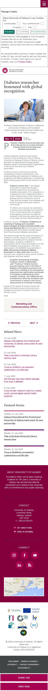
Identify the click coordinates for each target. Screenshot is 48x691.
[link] (23, 610)
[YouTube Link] (35, 555)
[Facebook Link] (24, 555)
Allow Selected (39, 31)
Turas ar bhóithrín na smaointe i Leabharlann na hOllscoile (19, 368)
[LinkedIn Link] (19, 565)
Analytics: (17, 27)
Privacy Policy (24, 62)
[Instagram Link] (14, 555)
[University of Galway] (12, 71)
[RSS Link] (29, 565)
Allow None (24, 31)
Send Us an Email (25, 532)
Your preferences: (31, 23)
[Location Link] (24, 594)
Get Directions (24, 528)
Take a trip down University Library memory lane (20, 356)
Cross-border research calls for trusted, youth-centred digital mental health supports (23, 393)
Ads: (30, 27)
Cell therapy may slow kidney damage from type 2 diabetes (21, 380)
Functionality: (10, 23)
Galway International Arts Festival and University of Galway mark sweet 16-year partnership (23, 343)
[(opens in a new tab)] (24, 613)
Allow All (10, 31)
